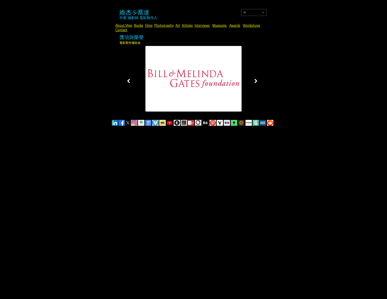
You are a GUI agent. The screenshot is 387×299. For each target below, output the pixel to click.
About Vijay (123, 25)
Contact (121, 30)
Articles (187, 25)
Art (178, 25)
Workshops (251, 25)
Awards (234, 25)
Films (149, 25)
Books (138, 25)
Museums (219, 25)
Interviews (202, 25)
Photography (164, 25)
